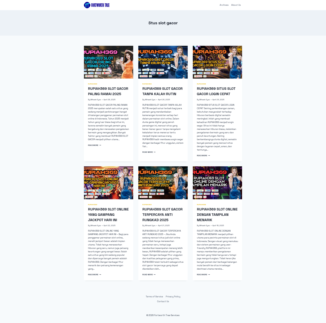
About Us (236, 5)
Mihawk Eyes (96, 100)
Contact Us (163, 301)
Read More (94, 145)
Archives (224, 5)
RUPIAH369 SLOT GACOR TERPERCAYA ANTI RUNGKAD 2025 (162, 214)
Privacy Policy (173, 296)
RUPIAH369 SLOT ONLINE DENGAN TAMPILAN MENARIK (217, 214)
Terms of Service (154, 296)
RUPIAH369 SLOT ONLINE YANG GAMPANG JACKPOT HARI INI (108, 214)
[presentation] (108, 62)
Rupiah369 (92, 84)
